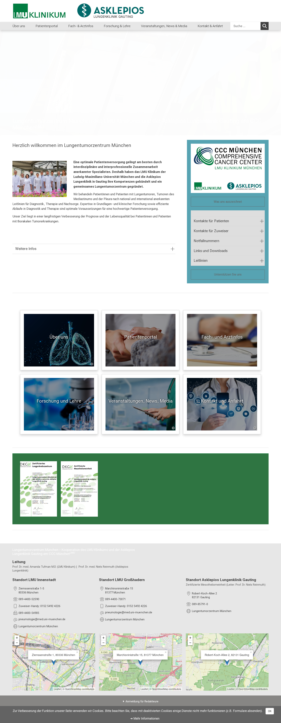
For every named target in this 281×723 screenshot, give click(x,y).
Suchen (265, 26)
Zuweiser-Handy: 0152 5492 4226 (39, 606)
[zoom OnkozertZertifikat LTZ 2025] (38, 489)
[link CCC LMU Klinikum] (228, 168)
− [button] (17, 643)
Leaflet (57, 689)
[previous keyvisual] (4, 82)
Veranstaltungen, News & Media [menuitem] (164, 26)
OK (269, 711)
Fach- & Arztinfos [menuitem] (80, 26)
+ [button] (17, 638)
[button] (42, 620)
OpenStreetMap (73, 689)
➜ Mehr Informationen (144, 718)
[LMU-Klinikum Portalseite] (35, 11)
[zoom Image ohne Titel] (39, 179)
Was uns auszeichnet (228, 201)
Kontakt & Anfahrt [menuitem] (210, 26)
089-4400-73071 (115, 599)
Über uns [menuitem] (18, 26)
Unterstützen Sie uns (228, 274)
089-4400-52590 (29, 599)
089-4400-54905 (29, 613)
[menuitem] (29, 26)
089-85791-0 (200, 604)
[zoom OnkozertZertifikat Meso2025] (79, 489)
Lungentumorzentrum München (38, 626)
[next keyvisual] (276, 82)
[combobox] (249, 26)
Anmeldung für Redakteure (142, 701)
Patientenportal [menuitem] (47, 26)
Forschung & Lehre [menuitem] (117, 26)
